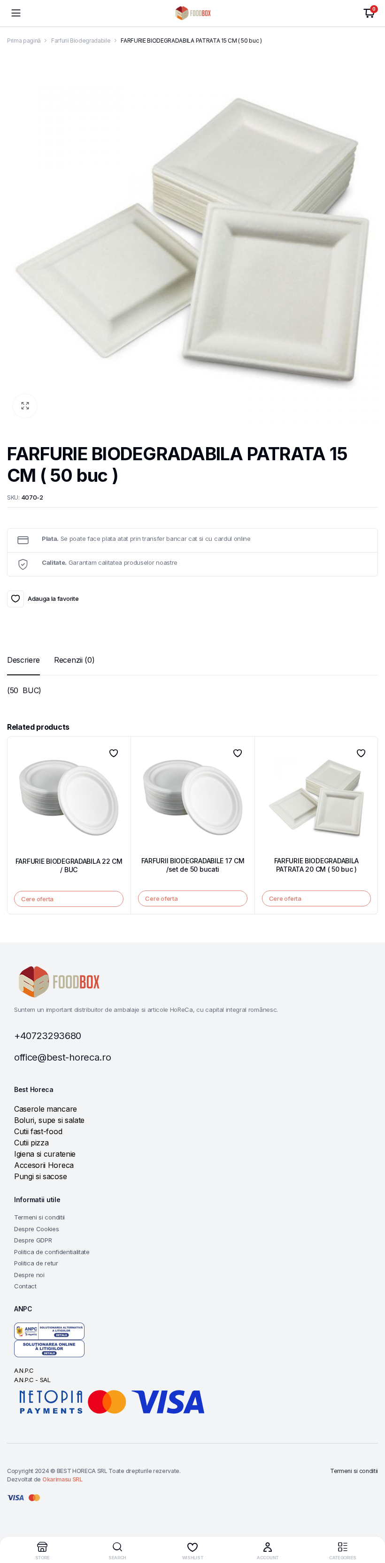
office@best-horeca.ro (62, 1057)
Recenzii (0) (74, 660)
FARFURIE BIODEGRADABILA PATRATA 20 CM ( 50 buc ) (316, 865)
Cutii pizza (31, 1142)
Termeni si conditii (39, 1217)
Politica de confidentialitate (52, 1252)
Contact (25, 1286)
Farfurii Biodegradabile (81, 40)
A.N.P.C (24, 1370)
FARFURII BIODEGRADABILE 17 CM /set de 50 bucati (193, 865)
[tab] (23, 660)
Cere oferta (37, 899)
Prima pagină (24, 40)
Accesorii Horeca (44, 1165)
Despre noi (29, 1275)
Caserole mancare (45, 1109)
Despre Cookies (36, 1229)
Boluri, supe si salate (49, 1120)
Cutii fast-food (38, 1131)
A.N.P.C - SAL (32, 1380)
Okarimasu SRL (62, 1479)
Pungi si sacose (40, 1176)
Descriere (23, 660)
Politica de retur (36, 1263)
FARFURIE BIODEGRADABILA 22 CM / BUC (69, 865)
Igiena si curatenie (45, 1154)
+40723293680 (47, 1035)
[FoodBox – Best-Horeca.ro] (192, 13)
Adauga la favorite (15, 599)
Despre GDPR (33, 1240)
